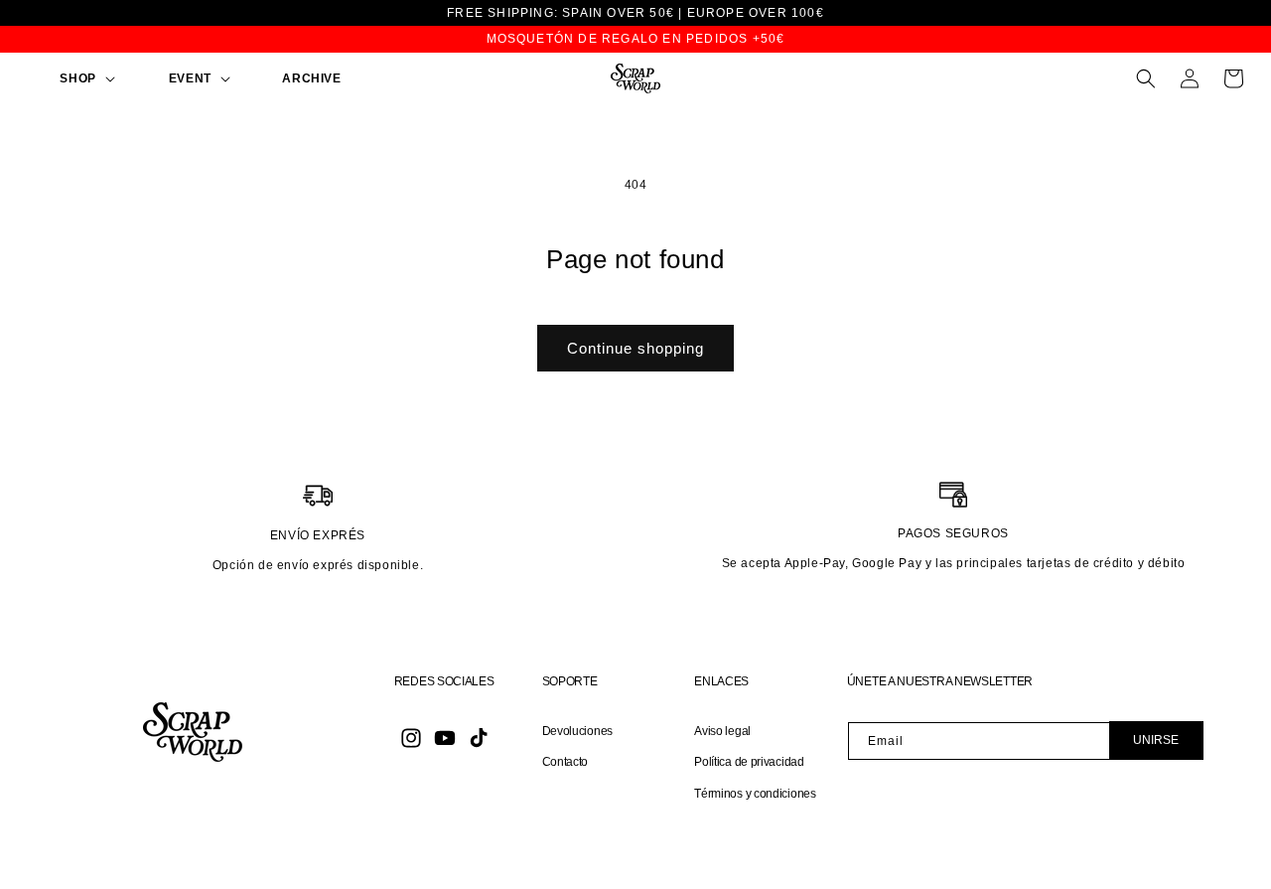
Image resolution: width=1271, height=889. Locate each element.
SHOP (77, 78)
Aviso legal (722, 731)
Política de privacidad (748, 762)
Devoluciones (577, 731)
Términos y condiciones (754, 794)
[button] (65, 79)
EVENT (190, 78)
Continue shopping (635, 348)
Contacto (565, 762)
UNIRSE (1156, 740)
